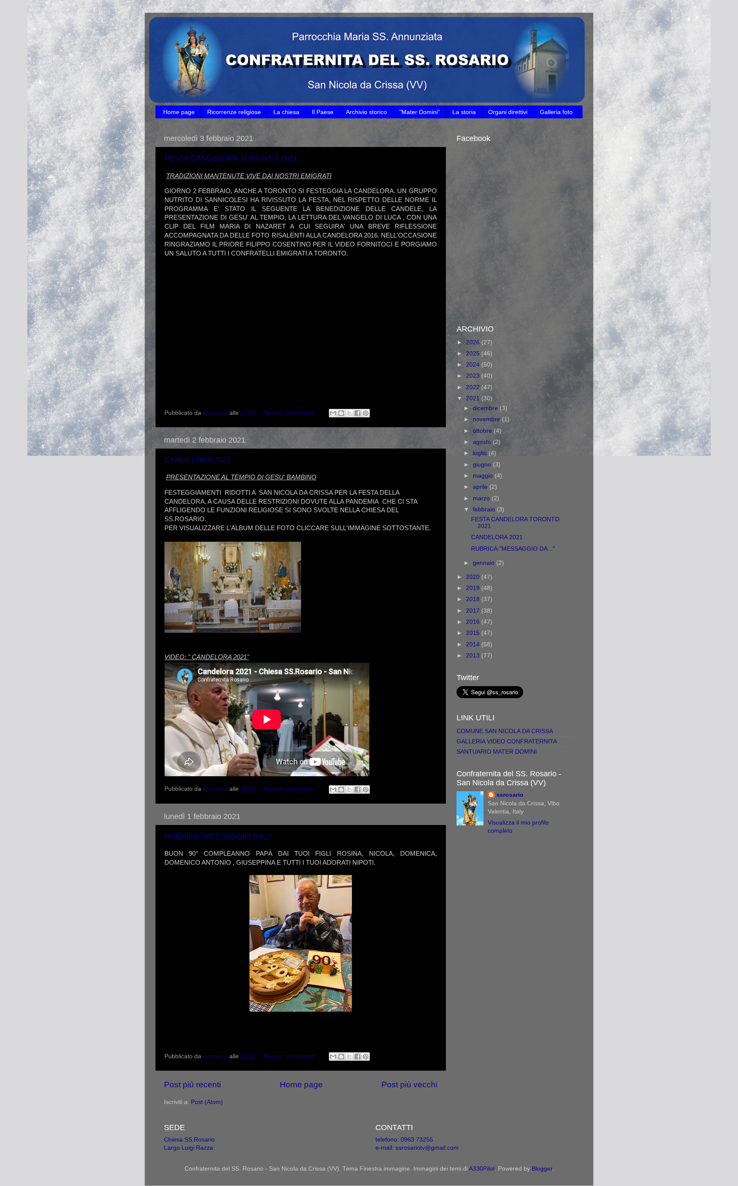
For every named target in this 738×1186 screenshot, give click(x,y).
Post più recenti (192, 1084)
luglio (481, 453)
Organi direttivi (507, 112)
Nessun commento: (291, 413)
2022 (473, 387)
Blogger (542, 1168)
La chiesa (286, 112)
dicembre (486, 408)
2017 (473, 611)
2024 (473, 364)
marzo (482, 498)
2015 (473, 633)
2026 (473, 342)
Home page (179, 112)
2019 (473, 588)
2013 (473, 655)
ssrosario (510, 795)
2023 (473, 376)
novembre (487, 419)
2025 (473, 353)
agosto (483, 442)
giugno (483, 464)
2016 (473, 622)
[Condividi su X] (349, 413)
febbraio (485, 509)
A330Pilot (482, 1168)
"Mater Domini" (419, 112)
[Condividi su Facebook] (357, 413)
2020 (473, 577)
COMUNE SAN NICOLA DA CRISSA (505, 731)
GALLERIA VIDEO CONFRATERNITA (507, 741)
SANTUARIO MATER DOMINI (497, 752)
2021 (473, 398)
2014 (473, 644)
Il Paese (323, 112)
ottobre (483, 431)
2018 (473, 599)
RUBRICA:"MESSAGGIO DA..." (218, 836)
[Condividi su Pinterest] (365, 413)
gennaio (484, 563)
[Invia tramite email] (333, 413)
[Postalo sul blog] (341, 413)
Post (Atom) (207, 1102)
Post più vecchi (409, 1084)
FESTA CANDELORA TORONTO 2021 (231, 158)
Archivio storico (366, 112)
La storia (464, 112)
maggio (484, 476)
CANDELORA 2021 (197, 459)
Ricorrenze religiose (234, 112)
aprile (481, 487)
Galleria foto (556, 112)
